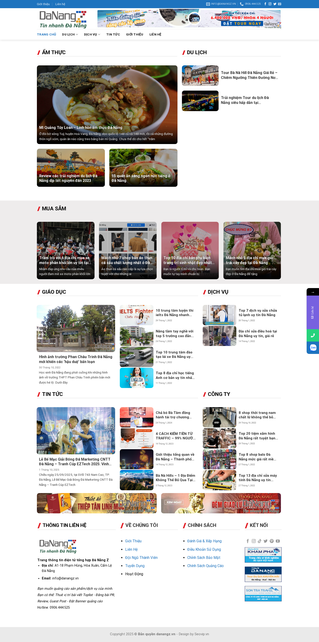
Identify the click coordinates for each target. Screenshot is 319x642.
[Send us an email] (279, 4)
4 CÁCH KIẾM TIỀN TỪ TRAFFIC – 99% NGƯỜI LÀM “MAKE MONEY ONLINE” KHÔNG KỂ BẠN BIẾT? (175, 436)
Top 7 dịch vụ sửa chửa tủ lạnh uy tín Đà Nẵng (258, 312)
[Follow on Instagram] (270, 4)
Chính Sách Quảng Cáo (205, 566)
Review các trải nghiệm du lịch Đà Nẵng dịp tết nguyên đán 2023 (68, 178)
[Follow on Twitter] (274, 4)
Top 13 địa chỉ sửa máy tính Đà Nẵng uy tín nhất (258, 478)
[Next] (272, 253)
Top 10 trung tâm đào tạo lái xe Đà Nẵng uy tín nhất (174, 354)
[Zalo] (313, 348)
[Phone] (313, 335)
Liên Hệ (131, 549)
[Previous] (45, 253)
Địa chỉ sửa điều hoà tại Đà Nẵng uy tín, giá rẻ (258, 333)
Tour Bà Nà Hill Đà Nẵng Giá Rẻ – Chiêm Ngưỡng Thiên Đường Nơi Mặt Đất (249, 75)
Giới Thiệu (133, 541)
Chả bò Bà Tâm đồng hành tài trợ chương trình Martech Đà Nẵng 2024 (175, 415)
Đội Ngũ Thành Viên (141, 557)
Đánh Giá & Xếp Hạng (204, 541)
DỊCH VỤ (90, 34)
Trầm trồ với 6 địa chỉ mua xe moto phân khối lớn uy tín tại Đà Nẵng (64, 260)
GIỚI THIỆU (134, 34)
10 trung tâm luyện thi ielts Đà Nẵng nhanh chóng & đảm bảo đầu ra (174, 312)
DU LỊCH (68, 34)
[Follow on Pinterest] (272, 541)
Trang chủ (46, 34)
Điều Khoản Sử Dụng (204, 549)
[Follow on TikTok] (260, 541)
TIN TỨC (113, 34)
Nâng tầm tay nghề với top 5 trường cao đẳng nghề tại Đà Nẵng (174, 333)
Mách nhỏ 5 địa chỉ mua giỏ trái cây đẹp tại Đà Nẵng (249, 260)
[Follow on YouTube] (278, 541)
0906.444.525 (60, 607)
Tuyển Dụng (135, 566)
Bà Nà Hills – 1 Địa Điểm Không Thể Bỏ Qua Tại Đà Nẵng (175, 478)
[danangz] (63, 18)
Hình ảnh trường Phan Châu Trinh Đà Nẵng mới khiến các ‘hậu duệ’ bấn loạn (75, 359)
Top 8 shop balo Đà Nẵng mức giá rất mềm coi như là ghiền (258, 457)
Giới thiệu (43, 4)
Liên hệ (60, 4)
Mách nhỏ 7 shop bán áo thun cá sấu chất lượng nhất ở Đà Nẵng (126, 260)
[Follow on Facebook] (265, 4)
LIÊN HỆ (155, 34)
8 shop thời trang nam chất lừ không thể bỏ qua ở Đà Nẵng (257, 415)
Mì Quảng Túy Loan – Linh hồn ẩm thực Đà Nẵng (80, 127)
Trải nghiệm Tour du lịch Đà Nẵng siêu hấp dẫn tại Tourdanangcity (245, 100)
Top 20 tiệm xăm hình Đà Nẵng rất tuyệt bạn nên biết (257, 436)
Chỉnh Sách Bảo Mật (203, 557)
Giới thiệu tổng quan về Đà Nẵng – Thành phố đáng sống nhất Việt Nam (175, 457)
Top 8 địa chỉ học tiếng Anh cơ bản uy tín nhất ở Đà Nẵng (175, 375)
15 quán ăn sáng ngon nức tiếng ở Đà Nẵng (141, 178)
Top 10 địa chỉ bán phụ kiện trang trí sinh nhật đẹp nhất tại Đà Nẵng (187, 260)
